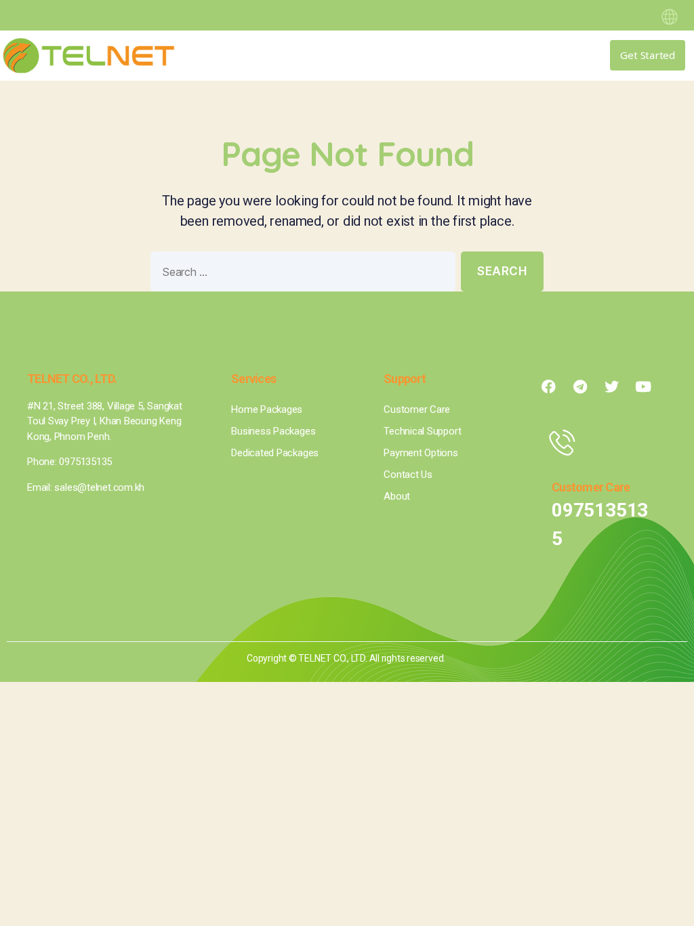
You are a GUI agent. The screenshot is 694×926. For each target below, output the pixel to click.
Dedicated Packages (275, 453)
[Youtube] (643, 387)
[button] (519, 55)
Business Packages (273, 431)
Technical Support (422, 431)
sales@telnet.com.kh (99, 487)
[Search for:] (300, 274)
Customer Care (417, 409)
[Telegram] (580, 387)
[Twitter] (611, 387)
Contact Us (408, 474)
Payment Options (421, 453)
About (397, 496)
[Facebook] (548, 387)
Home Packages (266, 409)
